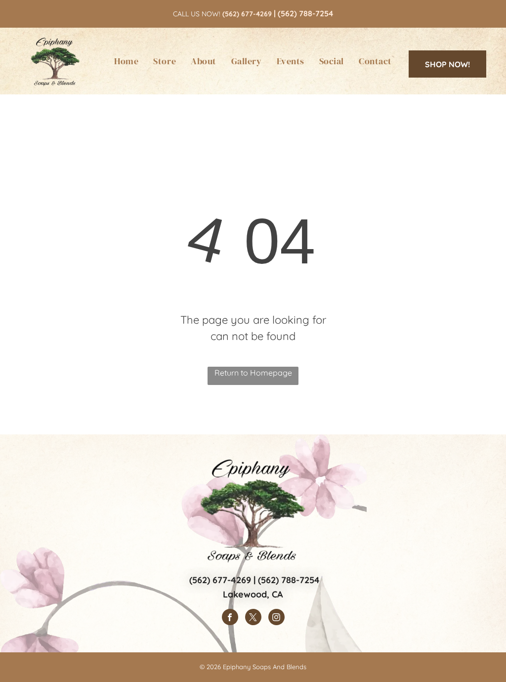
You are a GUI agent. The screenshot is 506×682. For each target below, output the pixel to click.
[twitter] (253, 618)
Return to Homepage (253, 373)
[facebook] (230, 618)
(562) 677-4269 (220, 580)
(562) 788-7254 (305, 13)
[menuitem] (126, 61)
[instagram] (276, 618)
